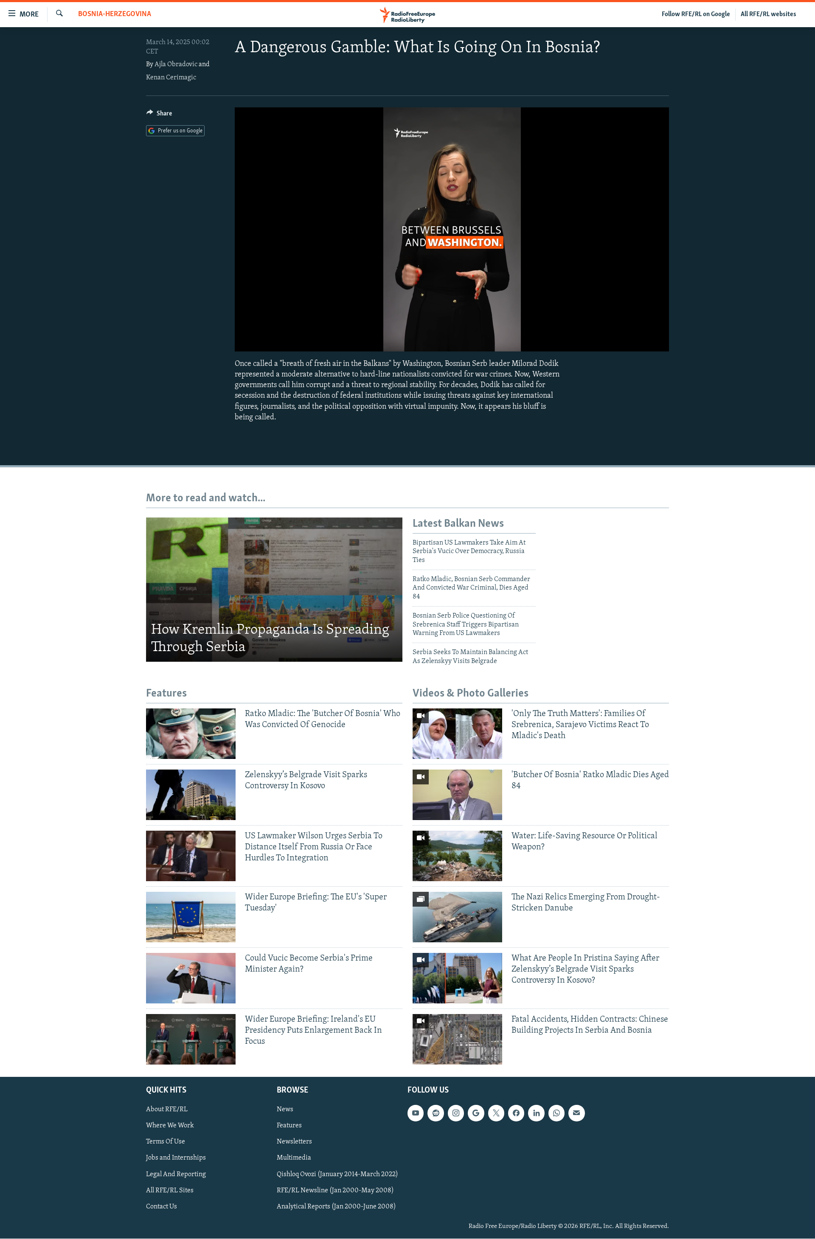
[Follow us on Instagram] (456, 1113)
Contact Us (161, 1206)
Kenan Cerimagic (171, 77)
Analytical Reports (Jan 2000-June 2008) (336, 1206)
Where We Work (170, 1126)
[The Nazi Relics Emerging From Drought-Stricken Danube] (457, 917)
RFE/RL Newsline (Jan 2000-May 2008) (335, 1190)
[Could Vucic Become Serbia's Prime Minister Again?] (191, 978)
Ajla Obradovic (176, 64)
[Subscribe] (576, 1113)
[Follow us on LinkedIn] (536, 1113)
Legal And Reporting (176, 1174)
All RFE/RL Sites (170, 1190)
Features (289, 1126)
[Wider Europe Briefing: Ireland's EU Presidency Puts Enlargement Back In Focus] (191, 1039)
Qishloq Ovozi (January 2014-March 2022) (337, 1174)
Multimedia (294, 1158)
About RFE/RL (167, 1110)
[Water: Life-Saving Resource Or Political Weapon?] (457, 856)
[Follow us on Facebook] (516, 1113)
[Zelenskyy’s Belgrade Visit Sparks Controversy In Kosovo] (191, 795)
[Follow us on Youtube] (416, 1113)
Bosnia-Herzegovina (114, 14)
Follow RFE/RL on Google (696, 14)
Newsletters (294, 1142)
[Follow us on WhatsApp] (556, 1113)
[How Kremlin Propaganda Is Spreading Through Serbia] (274, 589)
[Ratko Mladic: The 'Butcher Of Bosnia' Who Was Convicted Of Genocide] (191, 733)
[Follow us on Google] (476, 1113)
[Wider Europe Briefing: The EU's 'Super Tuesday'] (191, 917)
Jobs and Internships (176, 1158)
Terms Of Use (165, 1142)
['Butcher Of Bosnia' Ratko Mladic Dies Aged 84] (457, 795)
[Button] (159, 115)
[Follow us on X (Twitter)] (496, 1113)
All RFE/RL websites (768, 14)
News (285, 1110)
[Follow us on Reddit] (435, 1113)
